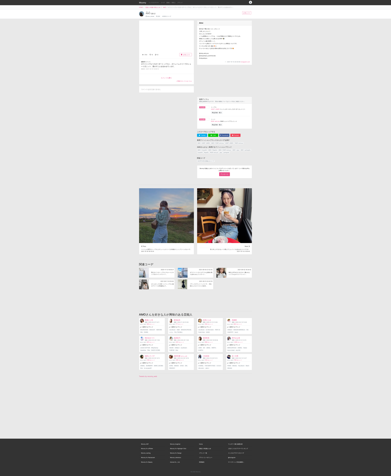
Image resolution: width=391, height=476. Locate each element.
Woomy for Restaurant (148, 457)
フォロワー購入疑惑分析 (235, 444)
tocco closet (230, 350)
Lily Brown (172, 330)
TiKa (148, 350)
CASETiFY (230, 332)
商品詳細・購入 (217, 112)
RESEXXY (172, 368)
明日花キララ (150, 338)
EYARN (146, 332)
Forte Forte (201, 332)
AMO (164, 7)
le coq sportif (147, 368)
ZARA (200, 348)
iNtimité (229, 368)
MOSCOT (152, 330)
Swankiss (143, 350)
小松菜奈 (206, 356)
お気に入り (246, 13)
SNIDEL (240, 348)
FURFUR (171, 350)
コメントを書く (166, 78)
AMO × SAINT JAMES (204, 143)
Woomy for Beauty (146, 462)
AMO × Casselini (202, 150)
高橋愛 (234, 320)
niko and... (201, 368)
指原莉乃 (177, 338)
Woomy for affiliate (147, 448)
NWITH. (214, 348)
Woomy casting (145, 453)
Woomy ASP (145, 444)
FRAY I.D (217, 330)
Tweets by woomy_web (148, 376)
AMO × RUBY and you (217, 143)
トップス (213, 107)
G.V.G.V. (219, 365)
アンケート (224, 174)
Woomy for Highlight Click (178, 448)
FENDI (229, 365)
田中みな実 (236, 338)
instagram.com (245, 62)
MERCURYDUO (231, 348)
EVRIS (171, 365)
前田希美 (206, 338)
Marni (247, 365)
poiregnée (226, 152)
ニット (213, 119)
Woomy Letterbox (175, 457)
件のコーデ (150, 324)
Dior (177, 350)
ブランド (180, 2)
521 (204, 348)
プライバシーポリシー (205, 457)
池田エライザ (150, 356)
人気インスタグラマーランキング (238, 448)
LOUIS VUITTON (145, 348)
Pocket (236, 135)
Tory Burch (241, 365)
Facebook (224, 135)
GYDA (182, 365)
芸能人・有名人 (171, 2)
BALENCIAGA (144, 330)
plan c (207, 368)
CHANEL (200, 365)
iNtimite (234, 365)
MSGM (171, 348)
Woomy (142, 2)
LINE (214, 135)
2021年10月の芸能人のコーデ (206, 161)
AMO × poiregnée (246, 150)
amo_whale (150, 16)
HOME (141, 7)
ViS (247, 330)
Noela (245, 348)
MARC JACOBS (158, 365)
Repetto (206, 152)
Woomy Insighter (175, 444)
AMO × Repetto (212, 150)
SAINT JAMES (215, 109)
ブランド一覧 (203, 453)
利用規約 (201, 462)
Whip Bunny (154, 348)
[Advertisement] (224, 81)
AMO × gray (235, 150)
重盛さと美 (149, 320)
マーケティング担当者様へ (236, 462)
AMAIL (208, 348)
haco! (236, 332)
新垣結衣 (177, 320)
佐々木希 (235, 356)
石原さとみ (207, 320)
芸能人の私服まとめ (205, 448)
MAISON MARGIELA (239, 330)
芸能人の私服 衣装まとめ (152, 7)
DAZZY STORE (155, 350)
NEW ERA (159, 330)
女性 (158, 16)
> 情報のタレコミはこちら (184, 81)
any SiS (238, 350)
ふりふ (171, 332)
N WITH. (200, 350)
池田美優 (180, 356)
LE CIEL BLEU (210, 330)
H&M (178, 330)
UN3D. (208, 332)
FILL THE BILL (178, 332)
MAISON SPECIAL (186, 330)
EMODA (176, 365)
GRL (186, 365)
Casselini (200, 152)
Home (201, 444)
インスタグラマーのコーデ (236, 453)
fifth (141, 332)
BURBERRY (149, 365)
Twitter (203, 135)
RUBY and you (215, 121)
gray (221, 152)
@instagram (231, 457)
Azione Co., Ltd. (175, 462)
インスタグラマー (154, 2)
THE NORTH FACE (210, 365)
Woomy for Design (175, 453)
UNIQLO (229, 330)
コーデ (163, 2)
